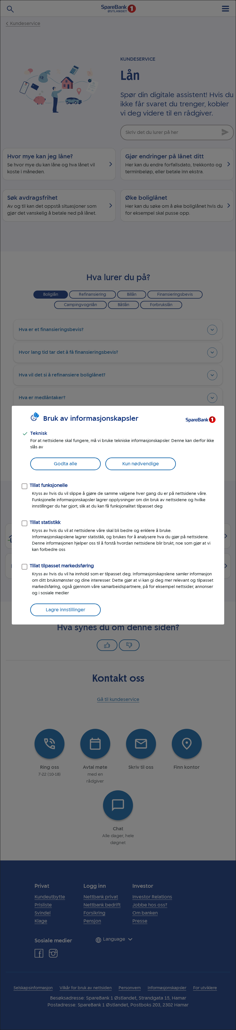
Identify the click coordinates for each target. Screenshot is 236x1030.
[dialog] (118, 515)
